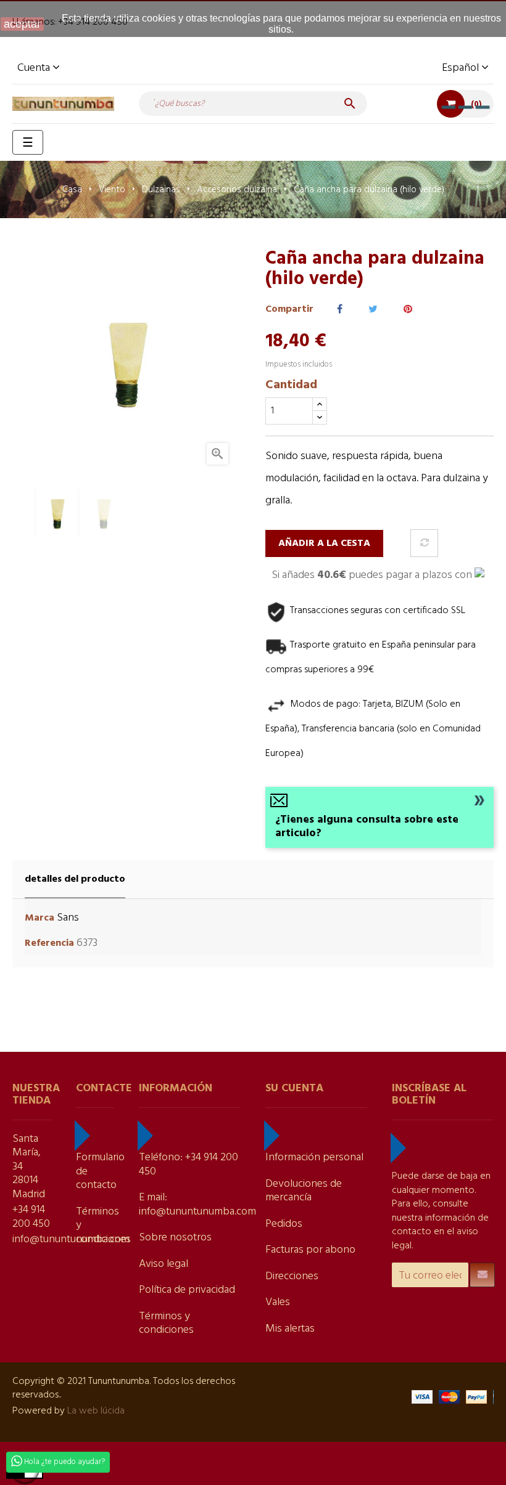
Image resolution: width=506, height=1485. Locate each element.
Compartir (339, 309)
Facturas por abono (310, 1250)
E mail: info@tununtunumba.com (197, 1205)
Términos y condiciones (166, 1324)
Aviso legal (163, 1264)
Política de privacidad (187, 1290)
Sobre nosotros (175, 1238)
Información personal (314, 1157)
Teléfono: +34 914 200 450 (188, 1165)
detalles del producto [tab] (75, 879)
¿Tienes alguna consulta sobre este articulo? (366, 827)
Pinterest (408, 309)
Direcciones (291, 1276)
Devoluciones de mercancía (303, 1191)
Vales (277, 1302)
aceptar (22, 24)
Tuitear (373, 309)
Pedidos (283, 1224)
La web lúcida (96, 1411)
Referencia (49, 944)
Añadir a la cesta (324, 543)
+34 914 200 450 (31, 1217)
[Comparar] (424, 543)
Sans (68, 918)
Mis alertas (290, 1329)
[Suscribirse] (482, 1275)
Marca (39, 918)
